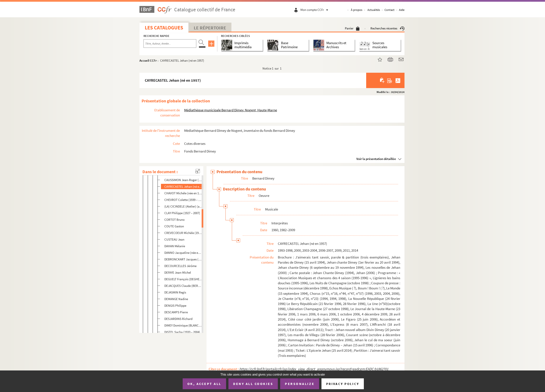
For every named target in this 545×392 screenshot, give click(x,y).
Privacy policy (342, 384)
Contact (389, 10)
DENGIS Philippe (175, 305)
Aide (401, 10)
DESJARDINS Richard (178, 319)
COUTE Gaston (174, 226)
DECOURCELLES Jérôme (180, 266)
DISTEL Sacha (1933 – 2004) (182, 332)
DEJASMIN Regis (175, 292)
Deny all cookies (253, 384)
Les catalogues (164, 27)
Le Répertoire (210, 28)
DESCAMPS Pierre (176, 312)
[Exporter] (389, 80)
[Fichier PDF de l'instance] (398, 80)
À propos (356, 10)
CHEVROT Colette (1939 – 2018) (183, 200)
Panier (349, 28)
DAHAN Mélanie (174, 246)
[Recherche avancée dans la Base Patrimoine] (273, 45)
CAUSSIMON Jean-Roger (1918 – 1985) (183, 180)
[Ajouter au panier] (382, 80)
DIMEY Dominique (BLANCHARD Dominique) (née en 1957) (183, 325)
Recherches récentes (383, 28)
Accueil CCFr (148, 60)
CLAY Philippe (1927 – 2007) (182, 213)
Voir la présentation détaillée (376, 159)
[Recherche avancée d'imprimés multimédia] (227, 45)
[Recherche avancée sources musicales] (365, 45)
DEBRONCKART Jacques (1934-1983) (183, 259)
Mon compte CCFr (312, 10)
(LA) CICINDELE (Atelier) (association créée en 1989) (183, 206)
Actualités (373, 10)
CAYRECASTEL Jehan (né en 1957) (183, 186)
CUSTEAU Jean (174, 239)
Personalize (299, 384)
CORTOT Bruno (174, 220)
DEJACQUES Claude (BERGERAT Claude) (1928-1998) (183, 286)
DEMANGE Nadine (176, 299)
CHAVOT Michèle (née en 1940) (183, 193)
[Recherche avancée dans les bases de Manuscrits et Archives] (319, 45)
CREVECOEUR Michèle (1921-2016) (183, 233)
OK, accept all (204, 384)
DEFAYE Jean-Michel (177, 272)
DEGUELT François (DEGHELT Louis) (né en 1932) (183, 279)
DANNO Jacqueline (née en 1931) (183, 253)
